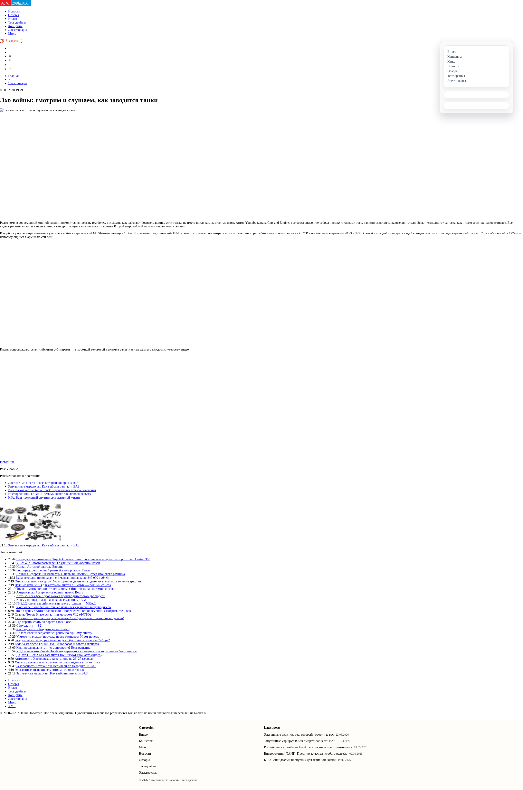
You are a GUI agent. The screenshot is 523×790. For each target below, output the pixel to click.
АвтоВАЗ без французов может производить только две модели (60, 596)
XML (12, 706)
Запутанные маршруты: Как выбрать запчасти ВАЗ (43, 486)
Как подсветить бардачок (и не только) (43, 629)
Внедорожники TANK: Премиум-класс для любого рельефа (50, 494)
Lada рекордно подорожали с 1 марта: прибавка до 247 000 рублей (62, 577)
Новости (14, 11)
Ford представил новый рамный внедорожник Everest (53, 570)
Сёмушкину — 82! (29, 625)
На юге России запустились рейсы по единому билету (54, 633)
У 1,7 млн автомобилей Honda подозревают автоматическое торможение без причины (76, 651)
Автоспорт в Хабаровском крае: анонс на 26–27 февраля (54, 658)
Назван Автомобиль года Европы (39, 566)
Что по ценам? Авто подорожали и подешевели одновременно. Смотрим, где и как (73, 610)
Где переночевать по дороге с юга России (45, 622)
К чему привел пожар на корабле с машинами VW (51, 599)
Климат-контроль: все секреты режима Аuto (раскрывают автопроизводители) (69, 618)
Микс (12, 33)
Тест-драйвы (17, 22)
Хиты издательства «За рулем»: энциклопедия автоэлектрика (57, 662)
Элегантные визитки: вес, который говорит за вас (43, 482)
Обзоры (13, 15)
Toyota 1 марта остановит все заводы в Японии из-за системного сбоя (65, 588)
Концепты (15, 26)
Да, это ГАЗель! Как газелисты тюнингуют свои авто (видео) (59, 655)
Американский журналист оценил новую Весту (49, 592)
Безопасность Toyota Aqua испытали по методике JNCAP (56, 666)
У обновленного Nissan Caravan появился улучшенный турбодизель (63, 607)
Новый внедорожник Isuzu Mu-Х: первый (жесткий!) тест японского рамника (70, 574)
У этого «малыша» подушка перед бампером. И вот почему (57, 636)
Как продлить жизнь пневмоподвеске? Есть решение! (53, 647)
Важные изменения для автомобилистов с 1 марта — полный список (63, 585)
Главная (13, 76)
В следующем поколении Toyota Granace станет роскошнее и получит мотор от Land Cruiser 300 (83, 559)
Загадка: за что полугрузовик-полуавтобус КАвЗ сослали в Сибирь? (62, 640)
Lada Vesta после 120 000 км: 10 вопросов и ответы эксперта (57, 644)
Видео (12, 18)
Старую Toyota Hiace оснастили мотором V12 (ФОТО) (53, 614)
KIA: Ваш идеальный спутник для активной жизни (44, 497)
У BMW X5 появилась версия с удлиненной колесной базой (58, 563)
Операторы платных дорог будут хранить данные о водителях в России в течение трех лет (78, 581)
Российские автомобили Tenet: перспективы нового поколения (52, 490)
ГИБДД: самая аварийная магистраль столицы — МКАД (56, 603)
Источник (7, 462)
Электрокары (17, 29)
